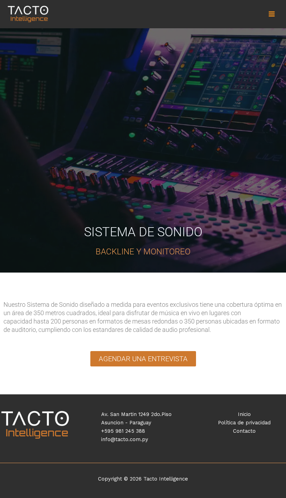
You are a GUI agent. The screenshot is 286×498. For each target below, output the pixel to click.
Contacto (244, 431)
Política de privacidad (244, 422)
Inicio (244, 414)
